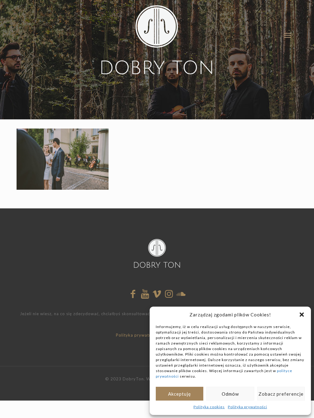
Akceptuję (179, 394)
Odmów (230, 394)
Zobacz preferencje (281, 394)
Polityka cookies (209, 407)
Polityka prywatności (247, 407)
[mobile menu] (287, 35)
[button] (302, 315)
